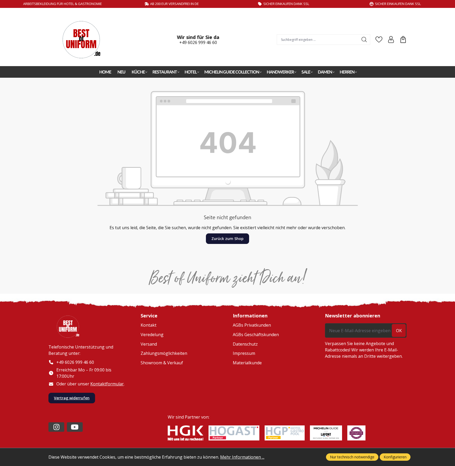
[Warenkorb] (403, 39)
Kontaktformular (107, 384)
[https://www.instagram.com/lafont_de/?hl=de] (56, 427)
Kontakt (148, 325)
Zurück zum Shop (227, 238)
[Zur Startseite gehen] (84, 40)
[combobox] (318, 39)
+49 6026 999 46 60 (198, 42)
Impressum (244, 353)
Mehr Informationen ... (242, 457)
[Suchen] (364, 39)
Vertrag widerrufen (72, 397)
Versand (149, 344)
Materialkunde (247, 363)
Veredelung (152, 334)
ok (399, 330)
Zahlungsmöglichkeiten (164, 353)
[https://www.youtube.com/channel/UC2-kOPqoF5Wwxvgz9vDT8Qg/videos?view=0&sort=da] (75, 427)
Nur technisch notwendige (352, 456)
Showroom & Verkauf (162, 363)
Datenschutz (245, 344)
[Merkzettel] (378, 39)
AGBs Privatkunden (252, 325)
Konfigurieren (395, 456)
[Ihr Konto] (391, 39)
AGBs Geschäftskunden (256, 334)
